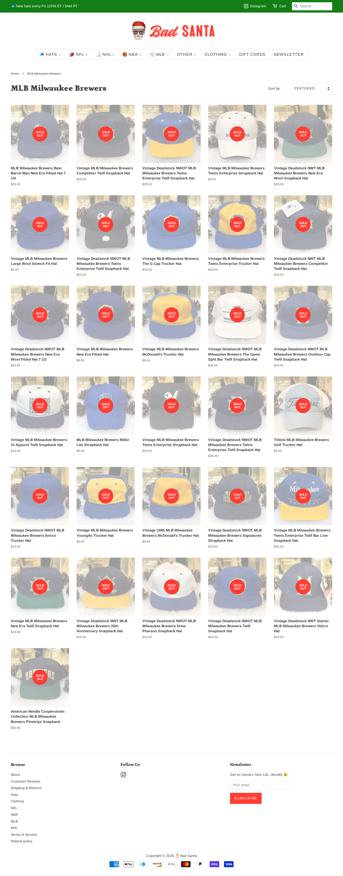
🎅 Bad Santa (186, 856)
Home (15, 73)
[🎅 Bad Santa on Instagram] (123, 776)
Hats (14, 795)
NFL (14, 808)
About (15, 774)
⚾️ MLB (158, 54)
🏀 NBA (130, 54)
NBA (14, 814)
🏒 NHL (103, 54)
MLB (14, 821)
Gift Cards (252, 54)
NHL (14, 828)
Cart (282, 6)
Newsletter (289, 54)
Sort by (274, 88)
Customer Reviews (25, 781)
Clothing (216, 54)
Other (185, 54)
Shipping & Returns (26, 788)
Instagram (258, 6)
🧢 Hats (49, 54)
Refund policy (21, 841)
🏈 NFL (77, 54)
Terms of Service (24, 835)
